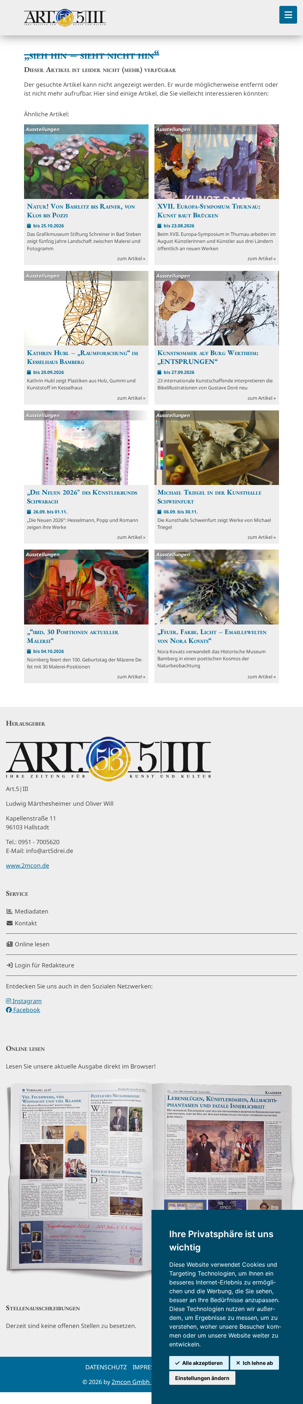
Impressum (150, 1367)
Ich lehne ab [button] (258, 1363)
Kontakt (25, 923)
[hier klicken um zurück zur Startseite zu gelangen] (65, 18)
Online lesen (31, 944)
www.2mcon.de (27, 865)
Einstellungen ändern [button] (202, 1378)
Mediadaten (30, 911)
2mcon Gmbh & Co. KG (144, 1382)
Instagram (26, 1001)
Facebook (26, 1010)
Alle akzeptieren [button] (202, 1363)
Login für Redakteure (43, 965)
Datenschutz (106, 1367)
